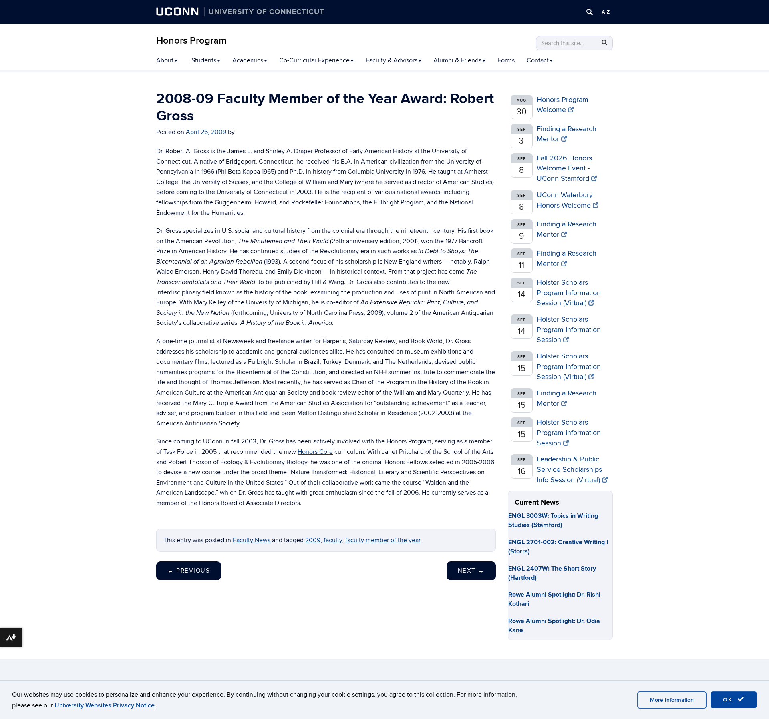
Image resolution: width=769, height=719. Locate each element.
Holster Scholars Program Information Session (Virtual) (569, 292)
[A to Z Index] (605, 12)
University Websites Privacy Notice (104, 705)
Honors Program (191, 40)
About (164, 60)
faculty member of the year (382, 540)
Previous (188, 570)
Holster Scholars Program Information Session (569, 329)
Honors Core (315, 452)
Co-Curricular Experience (314, 60)
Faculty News (251, 540)
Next (471, 570)
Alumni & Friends (457, 60)
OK (729, 699)
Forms (506, 60)
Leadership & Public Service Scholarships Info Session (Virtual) (569, 469)
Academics (247, 60)
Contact (538, 60)
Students (203, 60)
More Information (672, 700)
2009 (312, 540)
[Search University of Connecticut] (589, 12)
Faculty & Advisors (391, 60)
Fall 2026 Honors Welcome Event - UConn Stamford (564, 168)
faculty (333, 540)
